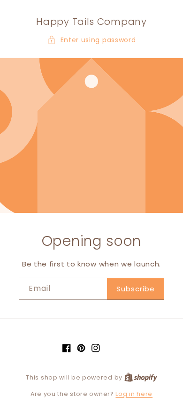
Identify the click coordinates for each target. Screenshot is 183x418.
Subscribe (135, 289)
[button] (91, 40)
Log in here (133, 393)
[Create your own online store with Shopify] (140, 377)
